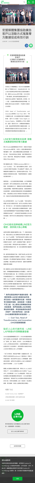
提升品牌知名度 (20, 397)
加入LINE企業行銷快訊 (17, 431)
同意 (17, 479)
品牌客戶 (21, 394)
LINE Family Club (11, 394)
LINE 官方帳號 (10, 400)
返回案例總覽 (17, 446)
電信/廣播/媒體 (10, 397)
